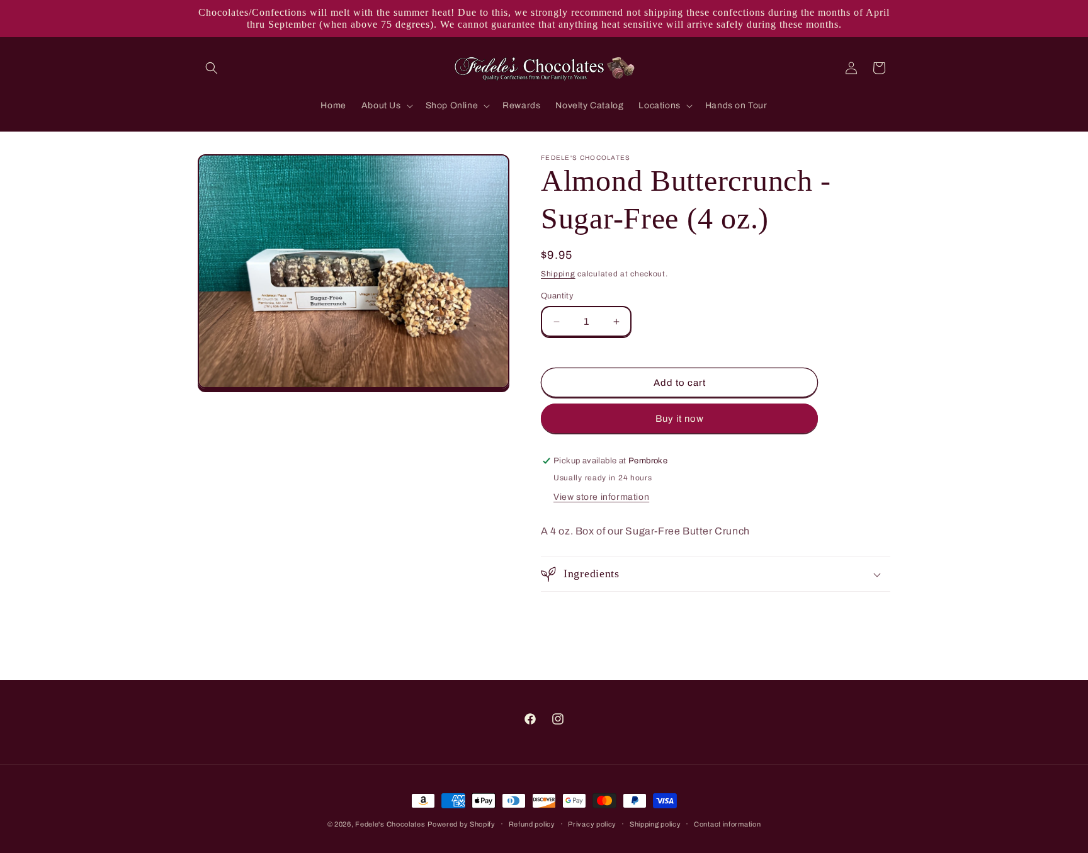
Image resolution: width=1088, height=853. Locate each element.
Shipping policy (655, 824)
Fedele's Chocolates (390, 824)
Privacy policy (592, 824)
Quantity (557, 295)
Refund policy (532, 824)
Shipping (558, 273)
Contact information (727, 824)
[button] (211, 68)
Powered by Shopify (462, 824)
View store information (601, 497)
